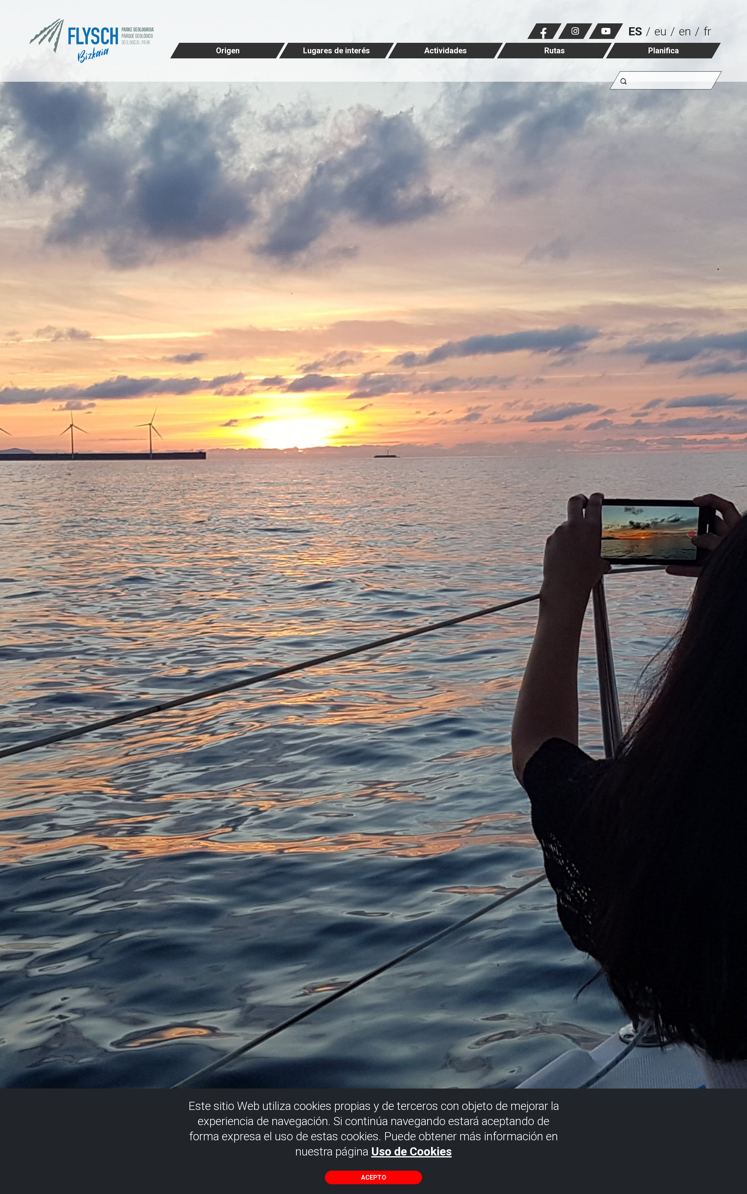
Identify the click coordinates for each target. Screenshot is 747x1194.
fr (707, 31)
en (685, 31)
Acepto (373, 1177)
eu (660, 31)
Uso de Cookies (411, 1151)
